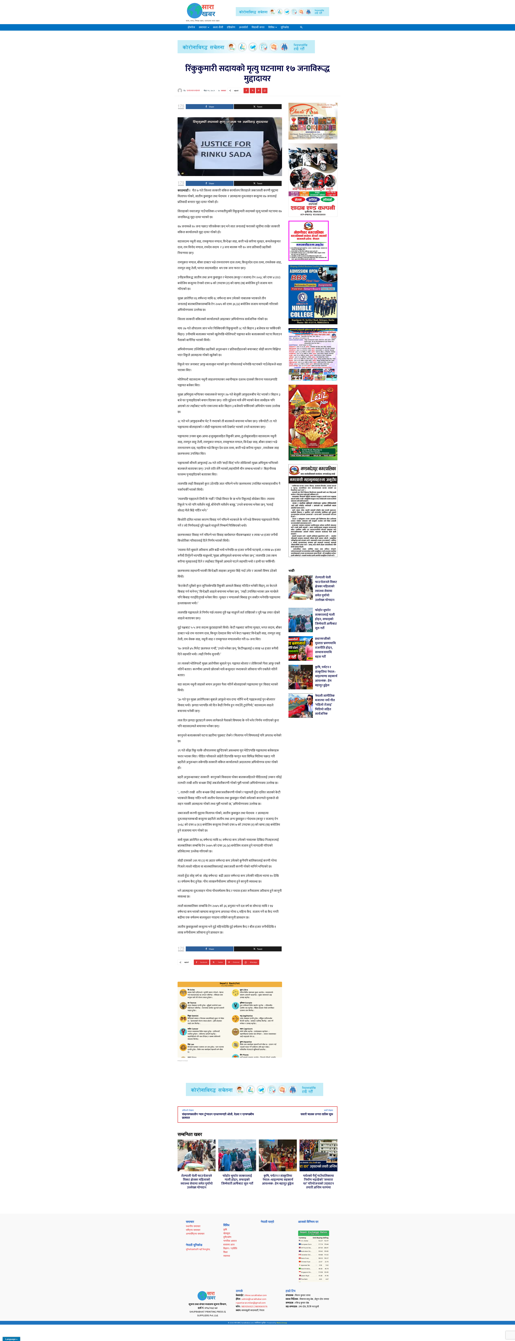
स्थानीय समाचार (193, 1226)
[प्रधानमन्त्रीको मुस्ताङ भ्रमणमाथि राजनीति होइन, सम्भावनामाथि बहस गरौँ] (300, 648)
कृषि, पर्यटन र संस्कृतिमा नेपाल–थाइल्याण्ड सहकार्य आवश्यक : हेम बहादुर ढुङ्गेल (326, 676)
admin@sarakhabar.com (254, 1299)
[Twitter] (252, 90)
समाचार (223, 91)
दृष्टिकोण (227, 1237)
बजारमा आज (228, 1244)
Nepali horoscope (183, 1060)
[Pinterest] (258, 90)
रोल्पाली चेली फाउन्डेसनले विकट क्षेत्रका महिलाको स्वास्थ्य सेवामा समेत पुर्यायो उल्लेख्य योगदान (326, 589)
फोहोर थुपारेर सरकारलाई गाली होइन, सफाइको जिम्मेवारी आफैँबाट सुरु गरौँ (326, 619)
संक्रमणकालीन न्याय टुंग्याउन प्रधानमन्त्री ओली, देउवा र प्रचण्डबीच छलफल (218, 1116)
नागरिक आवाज (230, 1241)
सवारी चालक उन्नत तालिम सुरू (317, 1114)
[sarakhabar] (180, 90)
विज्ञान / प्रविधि (230, 1248)
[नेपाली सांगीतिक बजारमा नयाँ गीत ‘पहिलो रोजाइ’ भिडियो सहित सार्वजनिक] (300, 705)
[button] (301, 27)
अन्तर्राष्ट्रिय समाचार (195, 1233)
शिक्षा (225, 1252)
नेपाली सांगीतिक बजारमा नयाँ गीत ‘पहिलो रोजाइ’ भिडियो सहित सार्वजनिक (325, 704)
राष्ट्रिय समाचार (193, 1230)
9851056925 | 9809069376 (254, 1307)
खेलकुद (226, 1233)
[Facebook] (246, 90)
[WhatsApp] (264, 90)
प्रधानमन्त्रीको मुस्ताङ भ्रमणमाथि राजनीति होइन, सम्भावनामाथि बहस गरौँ (325, 647)
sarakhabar (193, 91)
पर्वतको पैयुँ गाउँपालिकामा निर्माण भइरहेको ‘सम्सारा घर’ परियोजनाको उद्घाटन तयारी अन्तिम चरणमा (318, 1181)
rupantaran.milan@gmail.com (251, 1303)
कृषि (225, 1229)
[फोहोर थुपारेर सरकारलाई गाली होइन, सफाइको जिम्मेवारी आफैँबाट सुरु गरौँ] (300, 620)
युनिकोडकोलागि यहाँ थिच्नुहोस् (198, 1249)
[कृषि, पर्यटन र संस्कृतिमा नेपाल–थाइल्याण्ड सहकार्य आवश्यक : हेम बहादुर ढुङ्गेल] (300, 677)
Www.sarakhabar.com (256, 1295)
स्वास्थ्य (226, 1256)
